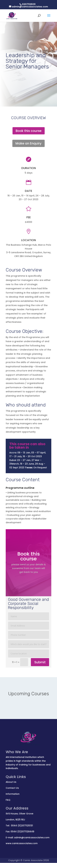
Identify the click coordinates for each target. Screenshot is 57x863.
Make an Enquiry (28, 143)
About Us (11, 782)
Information (12, 793)
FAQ (8, 799)
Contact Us (12, 788)
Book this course (28, 131)
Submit (40, 662)
